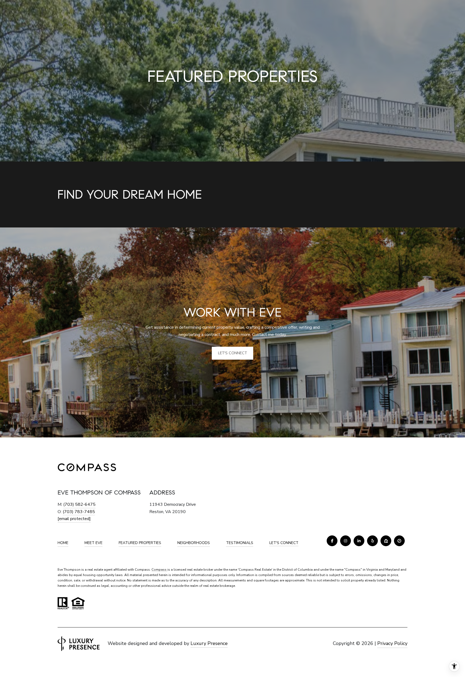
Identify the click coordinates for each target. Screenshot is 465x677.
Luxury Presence (209, 643)
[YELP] (372, 540)
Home (63, 542)
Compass (159, 569)
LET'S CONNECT (283, 543)
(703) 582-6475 (79, 504)
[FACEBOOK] (332, 540)
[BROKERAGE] (399, 540)
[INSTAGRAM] (345, 540)
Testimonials (239, 542)
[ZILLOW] (386, 540)
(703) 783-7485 (79, 512)
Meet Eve (93, 542)
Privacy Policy (392, 643)
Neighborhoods (193, 542)
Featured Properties (140, 542)
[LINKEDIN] (359, 540)
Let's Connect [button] (232, 353)
